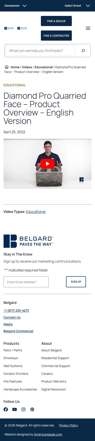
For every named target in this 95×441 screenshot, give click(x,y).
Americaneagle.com (48, 434)
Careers (47, 373)
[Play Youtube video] (47, 163)
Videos (27, 67)
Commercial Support (55, 366)
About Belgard (51, 350)
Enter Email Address (20, 281)
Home (15, 67)
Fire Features (13, 381)
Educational (44, 67)
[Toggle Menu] (88, 28)
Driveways (11, 358)
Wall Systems (13, 366)
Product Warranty (53, 381)
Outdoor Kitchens (16, 373)
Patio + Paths (13, 350)
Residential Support (55, 358)
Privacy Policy (68, 425)
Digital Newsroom (53, 389)
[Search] (83, 50)
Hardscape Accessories (20, 389)
